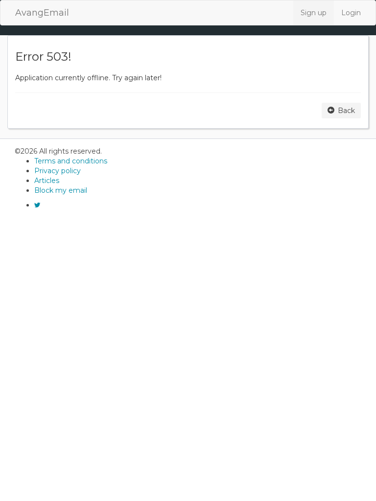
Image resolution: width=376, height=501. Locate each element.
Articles (46, 180)
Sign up (314, 12)
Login (351, 12)
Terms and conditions (70, 161)
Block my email (60, 190)
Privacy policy (57, 170)
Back (345, 110)
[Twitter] (37, 205)
